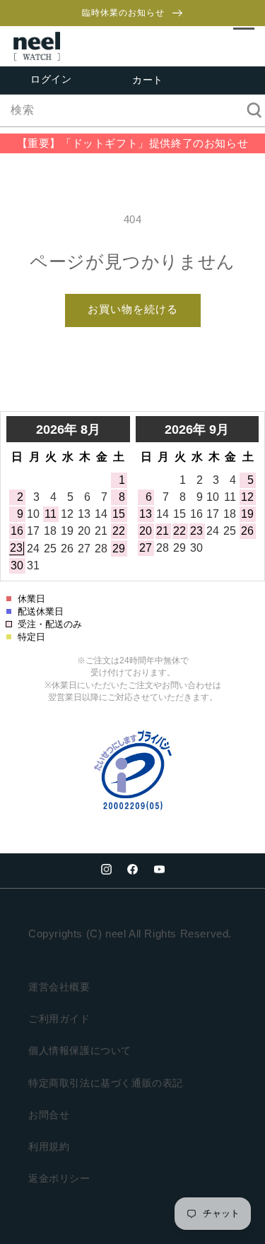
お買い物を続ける (133, 309)
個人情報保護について (79, 1050)
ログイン (50, 79)
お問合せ (48, 1114)
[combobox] (132, 110)
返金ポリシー (59, 1178)
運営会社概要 (59, 987)
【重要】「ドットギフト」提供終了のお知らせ (133, 143)
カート (147, 80)
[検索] (249, 110)
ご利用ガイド (59, 1018)
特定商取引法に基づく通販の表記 (105, 1083)
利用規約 (48, 1146)
